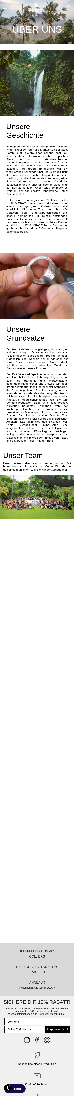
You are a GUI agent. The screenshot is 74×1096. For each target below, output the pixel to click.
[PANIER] (68, 7)
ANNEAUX (37, 982)
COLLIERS (37, 956)
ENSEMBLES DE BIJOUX (37, 987)
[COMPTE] (60, 7)
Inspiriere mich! (57, 1029)
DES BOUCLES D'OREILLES (37, 967)
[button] (13, 7)
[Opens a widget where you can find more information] (15, 1089)
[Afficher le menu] (5, 7)
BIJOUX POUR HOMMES (37, 951)
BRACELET (37, 972)
